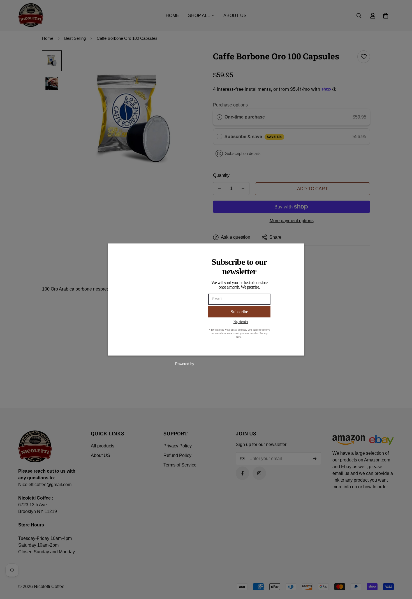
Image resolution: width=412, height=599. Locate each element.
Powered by (184, 364)
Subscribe (239, 311)
